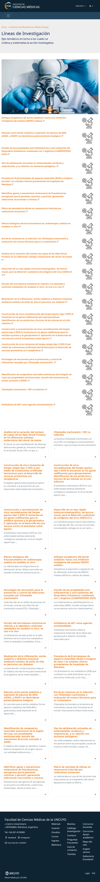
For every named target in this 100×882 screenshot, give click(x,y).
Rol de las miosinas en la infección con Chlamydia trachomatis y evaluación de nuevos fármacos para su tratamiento (75, 696)
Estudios (56, 832)
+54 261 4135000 (16, 832)
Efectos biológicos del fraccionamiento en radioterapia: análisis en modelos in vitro (23, 559)
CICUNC (23, 877)
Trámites (71, 854)
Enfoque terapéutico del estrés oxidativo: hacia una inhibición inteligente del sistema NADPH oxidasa (71, 561)
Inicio (4, 27)
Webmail (56, 824)
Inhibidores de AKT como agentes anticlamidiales (27, 404)
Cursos (55, 836)
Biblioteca (56, 844)
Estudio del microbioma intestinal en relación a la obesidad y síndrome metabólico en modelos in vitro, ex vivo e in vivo (25, 627)
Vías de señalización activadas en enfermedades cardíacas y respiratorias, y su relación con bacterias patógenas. (73, 732)
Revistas (71, 824)
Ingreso (55, 840)
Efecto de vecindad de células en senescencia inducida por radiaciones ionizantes (72, 769)
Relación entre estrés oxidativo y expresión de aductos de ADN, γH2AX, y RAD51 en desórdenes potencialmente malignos (22, 696)
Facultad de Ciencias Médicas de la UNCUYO (35, 820)
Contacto (71, 835)
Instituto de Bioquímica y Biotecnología (29, 27)
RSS (93, 873)
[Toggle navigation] (8, 15)
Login (87, 873)
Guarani (56, 828)
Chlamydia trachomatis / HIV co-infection (23, 389)
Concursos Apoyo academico (88, 834)
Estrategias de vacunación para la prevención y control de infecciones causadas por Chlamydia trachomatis (24, 594)
